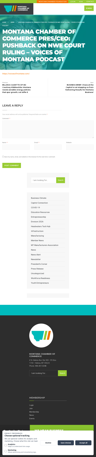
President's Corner (39, 264)
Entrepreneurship (38, 217)
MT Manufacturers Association (44, 245)
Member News (37, 240)
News (12, 22)
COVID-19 (35, 207)
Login (72, 1)
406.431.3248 (40, 366)
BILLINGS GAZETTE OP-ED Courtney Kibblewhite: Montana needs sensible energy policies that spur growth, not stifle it (16, 87)
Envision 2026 (37, 221)
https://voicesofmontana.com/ (16, 73)
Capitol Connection (39, 203)
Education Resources (40, 212)
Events (32, 418)
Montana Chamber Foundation (52, 1)
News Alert (36, 254)
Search (60, 180)
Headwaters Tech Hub (40, 226)
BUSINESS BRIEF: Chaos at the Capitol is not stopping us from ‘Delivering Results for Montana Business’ (79, 87)
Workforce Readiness (40, 278)
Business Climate (38, 198)
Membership (34, 412)
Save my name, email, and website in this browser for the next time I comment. (29, 157)
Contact (90, 1)
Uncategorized (37, 273)
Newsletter (36, 259)
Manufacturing (37, 236)
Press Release (37, 269)
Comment (6, 118)
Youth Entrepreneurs (40, 283)
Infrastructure (37, 231)
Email (36, 142)
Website (69, 142)
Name (4, 142)
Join (81, 1)
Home (4, 22)
